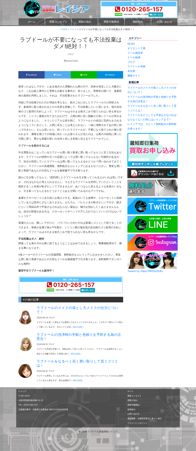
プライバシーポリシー (137, 423)
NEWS (131, 43)
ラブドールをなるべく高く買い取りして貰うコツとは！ (77, 363)
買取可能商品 (111, 21)
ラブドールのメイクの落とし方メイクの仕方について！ (77, 310)
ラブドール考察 (136, 66)
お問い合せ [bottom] (157, 14)
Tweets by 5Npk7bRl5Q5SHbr (145, 271)
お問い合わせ (164, 21)
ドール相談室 (135, 52)
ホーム (32, 21)
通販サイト (133, 75)
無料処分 (138, 21)
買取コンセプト (58, 21)
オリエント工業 (136, 48)
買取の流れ (84, 21)
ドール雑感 (133, 57)
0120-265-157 (142, 9)
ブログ (131, 61)
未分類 (131, 71)
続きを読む (78, 327)
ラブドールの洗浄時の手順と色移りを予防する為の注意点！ (79, 336)
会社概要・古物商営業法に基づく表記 (144, 418)
